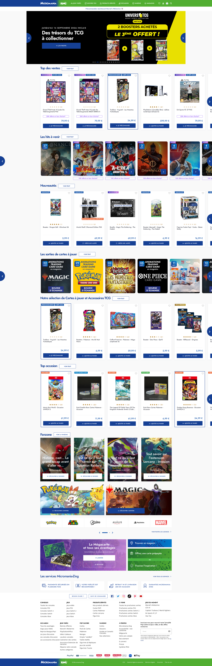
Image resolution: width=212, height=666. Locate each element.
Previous (2, 161)
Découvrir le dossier (56, 476)
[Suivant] (183, 38)
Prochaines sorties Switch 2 (129, 611)
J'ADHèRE (100, 558)
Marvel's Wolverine (152, 605)
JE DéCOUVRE (99, 565)
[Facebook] (112, 596)
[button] (75, 3)
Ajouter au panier (157, 126)
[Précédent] (28, 38)
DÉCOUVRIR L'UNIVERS (61, 511)
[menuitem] (75, 3)
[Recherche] (171, 3)
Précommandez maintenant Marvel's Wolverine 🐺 (105, 9)
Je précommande (57, 126)
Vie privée (160, 662)
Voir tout (70, 69)
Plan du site (168, 662)
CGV (124, 662)
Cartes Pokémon (99, 611)
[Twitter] (118, 596)
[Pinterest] (135, 596)
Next (209, 101)
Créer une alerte (91, 243)
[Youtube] (141, 596)
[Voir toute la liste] (159, 3)
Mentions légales (150, 662)
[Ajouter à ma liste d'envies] (69, 75)
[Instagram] (123, 596)
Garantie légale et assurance (135, 662)
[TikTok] (129, 596)
